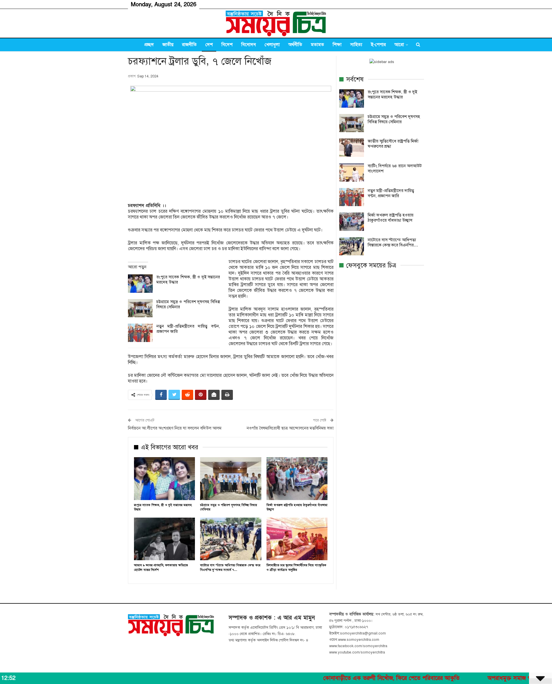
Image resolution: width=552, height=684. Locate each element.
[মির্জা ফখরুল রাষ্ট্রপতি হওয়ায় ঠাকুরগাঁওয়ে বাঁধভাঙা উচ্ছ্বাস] (297, 478)
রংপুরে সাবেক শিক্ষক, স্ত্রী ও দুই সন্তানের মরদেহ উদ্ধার (392, 94)
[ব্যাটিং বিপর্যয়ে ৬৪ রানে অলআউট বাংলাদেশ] (351, 172)
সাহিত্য (356, 44)
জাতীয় (167, 44)
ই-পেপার (378, 44)
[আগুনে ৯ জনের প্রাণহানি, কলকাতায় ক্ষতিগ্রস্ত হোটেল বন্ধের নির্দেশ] (164, 539)
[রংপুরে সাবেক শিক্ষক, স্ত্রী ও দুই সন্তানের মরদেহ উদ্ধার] (140, 283)
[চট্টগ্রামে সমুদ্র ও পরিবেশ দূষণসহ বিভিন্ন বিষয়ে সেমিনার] (140, 308)
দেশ (209, 44)
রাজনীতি (189, 44)
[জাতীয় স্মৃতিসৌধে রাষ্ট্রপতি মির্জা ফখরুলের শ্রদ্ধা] (351, 147)
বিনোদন (248, 44)
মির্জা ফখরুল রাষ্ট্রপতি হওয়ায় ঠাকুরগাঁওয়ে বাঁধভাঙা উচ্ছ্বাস (390, 217)
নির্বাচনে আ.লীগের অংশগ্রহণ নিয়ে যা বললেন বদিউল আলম (174, 428)
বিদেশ (227, 44)
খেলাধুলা (272, 44)
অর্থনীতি (295, 44)
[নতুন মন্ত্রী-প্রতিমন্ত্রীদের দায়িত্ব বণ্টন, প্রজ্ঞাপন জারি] (140, 333)
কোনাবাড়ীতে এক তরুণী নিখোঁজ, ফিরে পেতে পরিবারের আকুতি (365, 678)
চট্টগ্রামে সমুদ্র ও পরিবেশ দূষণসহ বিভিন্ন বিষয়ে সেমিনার (394, 119)
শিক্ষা (337, 44)
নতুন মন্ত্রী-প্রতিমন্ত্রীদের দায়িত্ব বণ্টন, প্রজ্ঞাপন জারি (391, 193)
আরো (399, 44)
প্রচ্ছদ (149, 44)
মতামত (317, 44)
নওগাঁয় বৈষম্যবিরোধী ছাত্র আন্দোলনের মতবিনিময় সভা (290, 428)
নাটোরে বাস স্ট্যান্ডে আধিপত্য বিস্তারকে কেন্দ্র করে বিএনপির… (393, 242)
